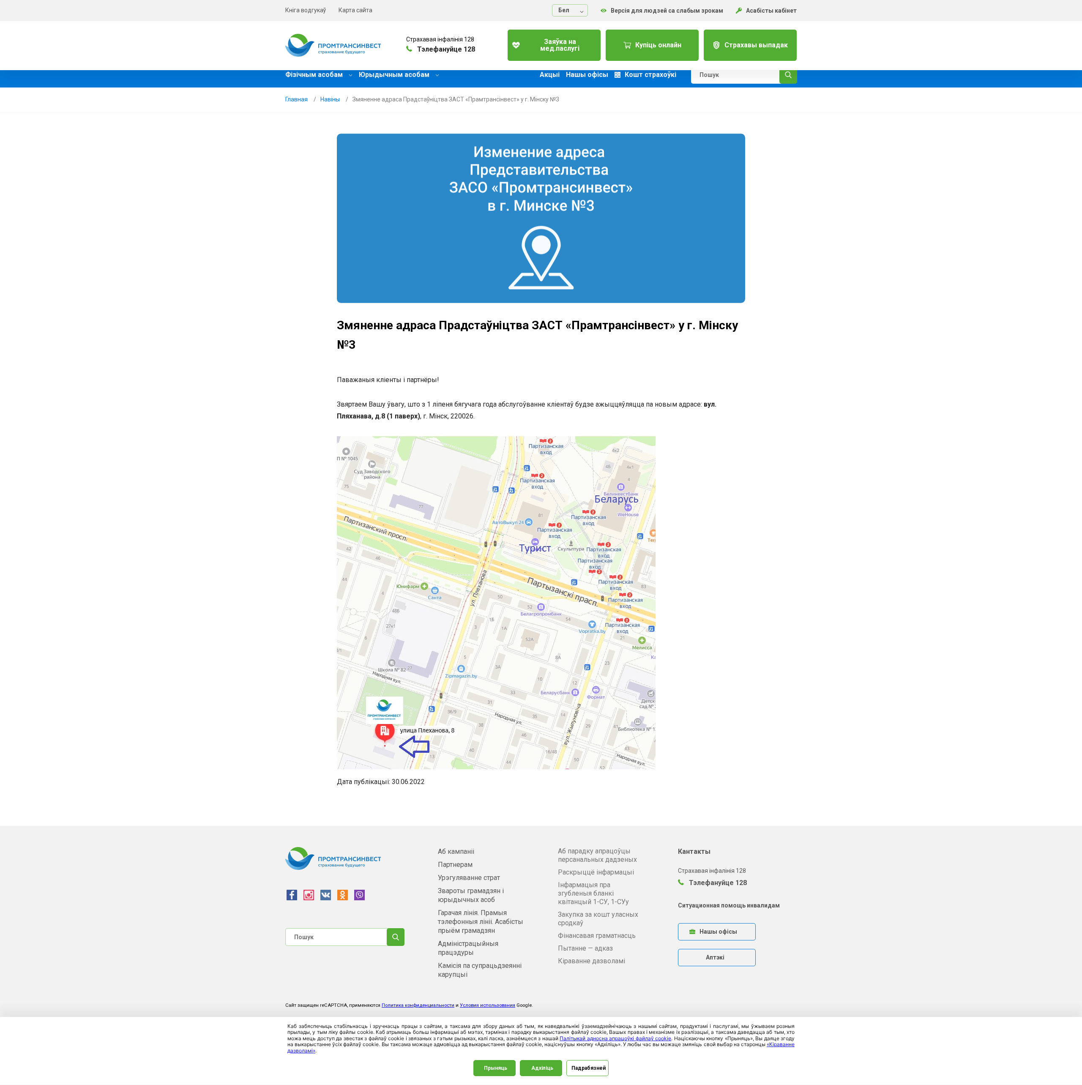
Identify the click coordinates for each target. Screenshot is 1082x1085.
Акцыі (550, 74)
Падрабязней (588, 1068)
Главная (296, 99)
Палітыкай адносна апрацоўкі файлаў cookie (615, 1038)
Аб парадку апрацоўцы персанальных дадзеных (597, 855)
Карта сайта (355, 10)
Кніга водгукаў (305, 10)
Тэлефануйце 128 (717, 883)
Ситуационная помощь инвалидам (729, 905)
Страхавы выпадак (756, 45)
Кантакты (694, 851)
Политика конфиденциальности (418, 1005)
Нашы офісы (587, 74)
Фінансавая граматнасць (597, 936)
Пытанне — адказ (585, 948)
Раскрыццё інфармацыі (596, 872)
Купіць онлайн (658, 45)
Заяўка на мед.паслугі (559, 45)
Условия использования (487, 1005)
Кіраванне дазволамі (591, 961)
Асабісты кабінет (771, 10)
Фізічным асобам (314, 75)
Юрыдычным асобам (395, 75)
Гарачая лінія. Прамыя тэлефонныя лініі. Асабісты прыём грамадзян (480, 922)
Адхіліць (542, 1068)
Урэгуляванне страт (469, 878)
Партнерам (455, 865)
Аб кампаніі (456, 851)
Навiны (330, 99)
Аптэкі (715, 957)
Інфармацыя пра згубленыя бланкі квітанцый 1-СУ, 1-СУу (593, 893)
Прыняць (495, 1068)
